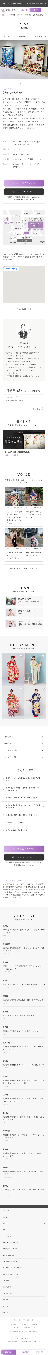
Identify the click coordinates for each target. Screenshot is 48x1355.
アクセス (8, 37)
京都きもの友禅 (12, 1341)
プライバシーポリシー (28, 1327)
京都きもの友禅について (10, 1274)
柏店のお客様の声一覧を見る (24, 568)
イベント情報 (7, 1236)
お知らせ (5, 1306)
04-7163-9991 (19, 149)
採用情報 (34, 1324)
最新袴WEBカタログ (9, 1255)
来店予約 (35, 10)
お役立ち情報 (7, 1287)
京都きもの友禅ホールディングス (24, 1338)
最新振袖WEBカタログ (10, 1249)
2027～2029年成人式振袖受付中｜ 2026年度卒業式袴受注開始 (23, 3)
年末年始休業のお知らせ (15, 400)
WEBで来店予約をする (24, 183)
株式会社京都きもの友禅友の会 (31, 1341)
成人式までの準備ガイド (10, 1242)
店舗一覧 (24, 10)
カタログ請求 (24, 1352)
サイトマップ (17, 1327)
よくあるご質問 (8, 1293)
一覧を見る (35, 409)
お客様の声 (6, 1280)
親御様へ (5, 1299)
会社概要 (13, 1324)
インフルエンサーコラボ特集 (12, 1267)
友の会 (24, 1324)
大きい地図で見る (24, 309)
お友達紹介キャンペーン (10, 1261)
